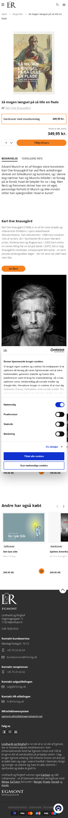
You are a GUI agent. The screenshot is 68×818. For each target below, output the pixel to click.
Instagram (9, 731)
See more (24, 544)
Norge (37, 782)
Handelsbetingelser (17, 806)
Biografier (18, 14)
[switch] (59, 414)
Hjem (4, 14)
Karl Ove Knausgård (18, 108)
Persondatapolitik (51, 806)
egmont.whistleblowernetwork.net (22, 716)
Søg (57, 4)
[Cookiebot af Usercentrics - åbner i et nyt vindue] (50, 350)
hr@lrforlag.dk (15, 701)
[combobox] (8, 143)
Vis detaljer (52, 446)
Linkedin (15, 731)
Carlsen (45, 775)
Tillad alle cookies (34, 456)
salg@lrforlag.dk (16, 686)
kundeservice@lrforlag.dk (22, 657)
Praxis (46, 782)
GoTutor (15, 782)
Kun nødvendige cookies (34, 465)
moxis (5, 785)
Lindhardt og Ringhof (14, 744)
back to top (62, 589)
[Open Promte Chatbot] (58, 808)
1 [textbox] (6, 142)
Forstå (55, 782)
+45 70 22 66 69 (16, 650)
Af (3, 108)
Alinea (5, 782)
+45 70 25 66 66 (16, 672)
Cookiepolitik (35, 806)
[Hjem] (11, 4)
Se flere (13, 268)
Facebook (4, 731)
